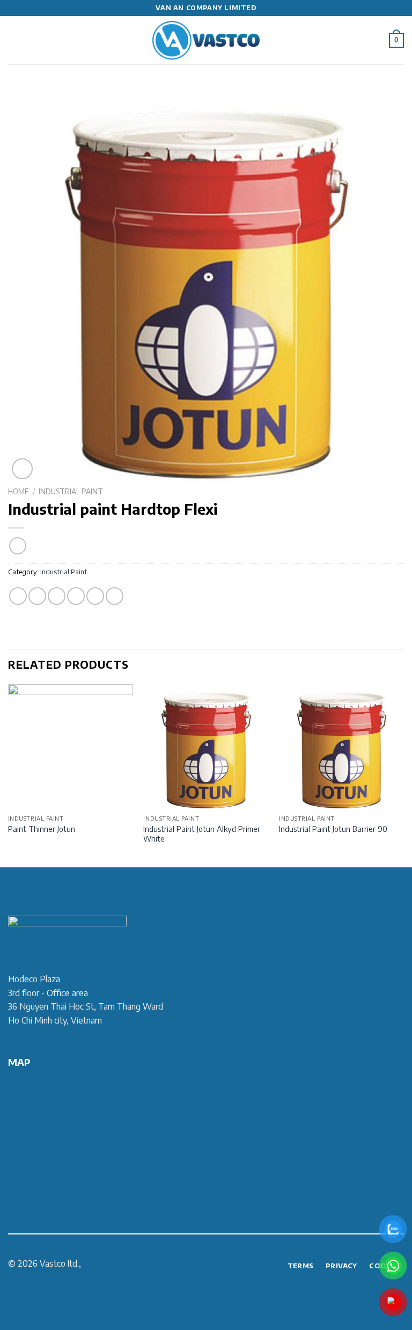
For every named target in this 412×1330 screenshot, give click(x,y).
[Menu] (14, 40)
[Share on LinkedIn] (114, 596)
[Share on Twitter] (56, 596)
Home (18, 491)
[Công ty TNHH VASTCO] (206, 40)
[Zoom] (22, 468)
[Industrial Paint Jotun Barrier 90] (341, 746)
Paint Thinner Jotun (41, 829)
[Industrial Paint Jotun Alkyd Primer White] (205, 746)
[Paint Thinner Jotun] (70, 746)
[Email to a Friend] (76, 596)
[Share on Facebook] (37, 596)
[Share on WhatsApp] (18, 596)
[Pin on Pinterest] (95, 596)
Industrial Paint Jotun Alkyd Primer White (201, 834)
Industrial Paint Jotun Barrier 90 (333, 829)
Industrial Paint (71, 491)
